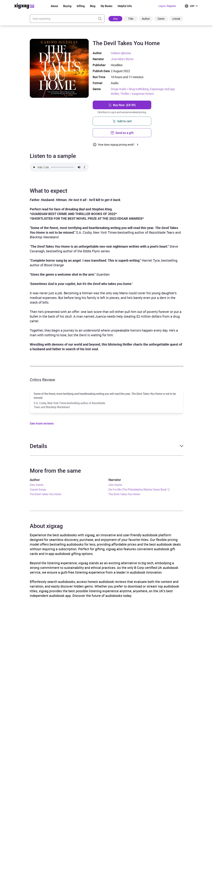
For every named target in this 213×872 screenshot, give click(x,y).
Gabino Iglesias (121, 53)
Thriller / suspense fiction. (137, 94)
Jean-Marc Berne (122, 59)
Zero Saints (36, 485)
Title (130, 18)
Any (115, 18)
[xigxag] (24, 6)
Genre (161, 18)
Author (146, 18)
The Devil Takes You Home (45, 494)
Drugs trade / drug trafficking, (130, 89)
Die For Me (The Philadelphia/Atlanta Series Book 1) (139, 489)
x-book (176, 18)
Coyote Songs (38, 489)
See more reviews (42, 423)
